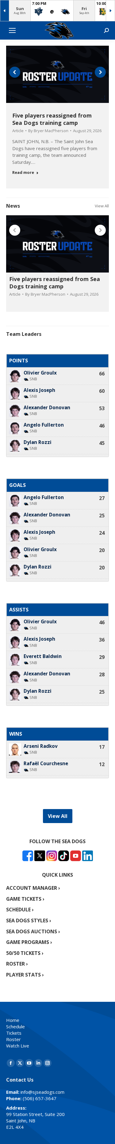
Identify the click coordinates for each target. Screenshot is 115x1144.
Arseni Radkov (41, 746)
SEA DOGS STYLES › (28, 920)
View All (102, 206)
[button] (14, 72)
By (48, 130)
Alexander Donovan (47, 407)
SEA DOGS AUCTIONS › (33, 931)
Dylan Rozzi (38, 442)
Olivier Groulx (40, 373)
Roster (13, 1039)
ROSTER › (17, 963)
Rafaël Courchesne (46, 763)
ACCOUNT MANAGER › (33, 888)
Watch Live (17, 1046)
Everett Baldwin (43, 656)
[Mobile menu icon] (12, 30)
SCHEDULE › (20, 909)
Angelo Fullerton (44, 425)
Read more (23, 172)
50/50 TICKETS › (25, 953)
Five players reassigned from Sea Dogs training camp (52, 119)
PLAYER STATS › (25, 974)
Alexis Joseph (39, 390)
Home (12, 1020)
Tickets (13, 1033)
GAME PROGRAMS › (29, 942)
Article (18, 130)
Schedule (15, 1026)
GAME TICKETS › (25, 899)
